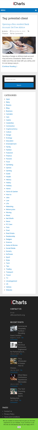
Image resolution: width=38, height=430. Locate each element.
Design (8, 135)
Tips (7, 266)
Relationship (10, 236)
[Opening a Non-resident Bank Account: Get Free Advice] (19, 45)
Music (8, 215)
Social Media (10, 248)
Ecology (9, 138)
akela (6, 31)
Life (7, 203)
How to (8, 194)
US (7, 284)
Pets (7, 227)
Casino (8, 120)
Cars (7, 117)
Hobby (8, 183)
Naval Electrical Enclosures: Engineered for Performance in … (18, 347)
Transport (9, 272)
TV (7, 278)
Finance (5, 33)
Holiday (9, 186)
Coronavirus (10, 126)
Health (8, 177)
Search (19, 85)
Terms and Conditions (12, 417)
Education (9, 141)
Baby (8, 102)
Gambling (9, 165)
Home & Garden (12, 191)
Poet (8, 230)
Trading (8, 269)
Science (9, 242)
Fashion (9, 150)
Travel (8, 275)
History (8, 180)
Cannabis (9, 114)
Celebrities (10, 123)
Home (8, 189)
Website (9, 290)
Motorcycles (10, 209)
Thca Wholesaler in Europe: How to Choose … (18, 363)
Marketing (9, 206)
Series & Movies (12, 245)
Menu (3, 10)
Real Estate (10, 233)
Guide (8, 174)
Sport (8, 257)
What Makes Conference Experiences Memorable (22, 378)
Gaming (9, 171)
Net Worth (10, 218)
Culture (8, 132)
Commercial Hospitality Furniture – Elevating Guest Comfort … (18, 330)
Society (9, 251)
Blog (7, 108)
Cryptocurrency (11, 129)
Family (8, 147)
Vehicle (8, 287)
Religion (9, 239)
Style (8, 260)
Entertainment (11, 144)
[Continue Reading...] (9, 66)
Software (9, 254)
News (8, 221)
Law (7, 200)
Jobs (7, 197)
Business (9, 111)
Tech (8, 263)
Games (8, 168)
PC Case (9, 224)
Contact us (8, 411)
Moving (8, 212)
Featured (9, 153)
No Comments (17, 33)
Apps (8, 99)
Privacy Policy (9, 414)
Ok (19, 427)
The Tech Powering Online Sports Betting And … (17, 393)
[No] (36, 424)
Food (8, 162)
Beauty (8, 105)
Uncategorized (11, 281)
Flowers (9, 159)
